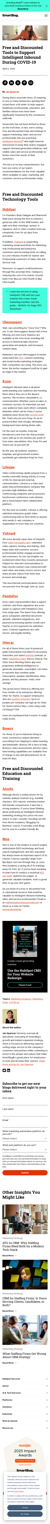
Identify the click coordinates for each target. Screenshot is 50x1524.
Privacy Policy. (18, 1491)
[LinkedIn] (8, 1070)
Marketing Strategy (21, 999)
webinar (29, 655)
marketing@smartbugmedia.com (22, 902)
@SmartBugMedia (11, 909)
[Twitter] (4, 1070)
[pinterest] (24, 82)
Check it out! (25, 985)
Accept (25, 1507)
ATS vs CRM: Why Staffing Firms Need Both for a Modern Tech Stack (23, 1246)
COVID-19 (14, 1002)
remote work (36, 415)
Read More (23, 9)
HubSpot (18, 242)
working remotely (20, 699)
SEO (21, 358)
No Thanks (25, 1514)
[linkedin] (11, 82)
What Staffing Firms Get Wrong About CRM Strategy (24, 1355)
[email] (30, 82)
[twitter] (18, 82)
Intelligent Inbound (13, 141)
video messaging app (19, 542)
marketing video (17, 659)
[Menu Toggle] (46, 15)
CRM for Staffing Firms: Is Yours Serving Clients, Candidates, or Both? (24, 1301)
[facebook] (5, 82)
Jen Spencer (12, 92)
